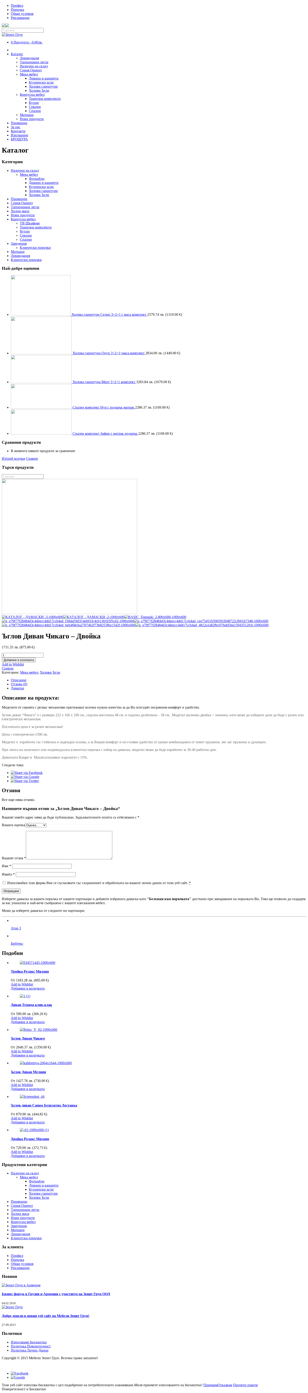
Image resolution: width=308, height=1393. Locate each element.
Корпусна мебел (32, 94)
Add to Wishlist (13, 664)
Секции (35, 107)
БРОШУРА (19, 139)
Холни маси (20, 211)
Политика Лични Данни (29, 1350)
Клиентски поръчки (35, 247)
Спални (35, 111)
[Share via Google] (25, 777)
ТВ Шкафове (30, 223)
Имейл (8, 874)
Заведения (19, 243)
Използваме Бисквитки (29, 1342)
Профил (17, 5)
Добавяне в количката (19, 660)
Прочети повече (245, 1385)
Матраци (27, 115)
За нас (15, 127)
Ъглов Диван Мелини (28, 1072)
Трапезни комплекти (45, 99)
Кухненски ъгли (41, 82)
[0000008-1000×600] (69, 613)
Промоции (19, 123)
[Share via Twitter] (25, 781)
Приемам (210, 1385)
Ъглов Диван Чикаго (28, 1038)
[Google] (18, 1377)
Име (6, 866)
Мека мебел (29, 74)
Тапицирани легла (34, 62)
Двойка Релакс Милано (30, 1139)
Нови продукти (32, 119)
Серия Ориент (31, 70)
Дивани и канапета (43, 78)
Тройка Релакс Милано (30, 971)
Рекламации (20, 18)
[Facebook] (19, 1373)
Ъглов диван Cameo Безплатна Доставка (44, 1105)
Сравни (32, 458)
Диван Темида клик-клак (31, 1005)
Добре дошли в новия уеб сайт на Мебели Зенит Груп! (45, 1316)
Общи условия (22, 14)
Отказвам (225, 1385)
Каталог (17, 54)
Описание (18, 680)
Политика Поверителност (31, 1346)
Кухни (34, 103)
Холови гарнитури (43, 86)
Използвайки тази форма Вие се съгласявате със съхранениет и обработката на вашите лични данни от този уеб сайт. (98, 883)
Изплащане (19, 135)
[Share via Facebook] (27, 773)
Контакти (18, 131)
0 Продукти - (27, 42)
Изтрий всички (13, 458)
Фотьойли (36, 179)
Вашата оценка (13, 825)
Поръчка (17, 9)
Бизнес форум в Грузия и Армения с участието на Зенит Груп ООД (56, 1294)
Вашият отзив (14, 858)
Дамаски (17, 688)
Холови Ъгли (39, 90)
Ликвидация (29, 58)
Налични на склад (34, 66)
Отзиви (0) (19, 684)
